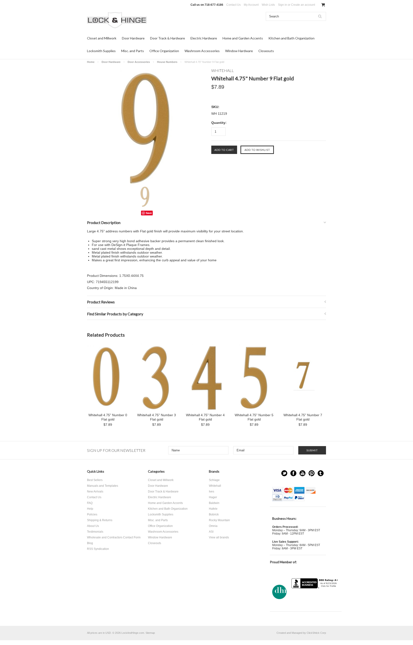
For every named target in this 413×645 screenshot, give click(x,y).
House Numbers (167, 61)
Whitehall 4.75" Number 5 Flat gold (254, 417)
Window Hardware (239, 51)
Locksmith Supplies (101, 51)
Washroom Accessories (202, 51)
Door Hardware (133, 38)
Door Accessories (139, 61)
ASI (211, 531)
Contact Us (233, 4)
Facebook (293, 473)
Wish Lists (268, 4)
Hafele (213, 508)
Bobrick (214, 514)
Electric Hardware (203, 38)
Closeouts (266, 51)
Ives (211, 491)
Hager (213, 497)
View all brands (219, 537)
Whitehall (215, 485)
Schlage (214, 480)
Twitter (284, 473)
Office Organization (164, 51)
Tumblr (321, 473)
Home (90, 61)
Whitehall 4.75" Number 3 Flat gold (156, 417)
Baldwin (214, 503)
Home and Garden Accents (243, 38)
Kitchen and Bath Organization (291, 38)
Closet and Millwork (101, 38)
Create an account (303, 4)
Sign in (282, 4)
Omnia (213, 526)
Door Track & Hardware (167, 38)
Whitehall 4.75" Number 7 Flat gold (302, 417)
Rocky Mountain (219, 520)
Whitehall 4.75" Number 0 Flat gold (107, 417)
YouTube (302, 473)
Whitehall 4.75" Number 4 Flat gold (205, 417)
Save (149, 213)
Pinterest (312, 473)
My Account (251, 4)
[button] (315, 598)
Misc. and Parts (132, 51)
